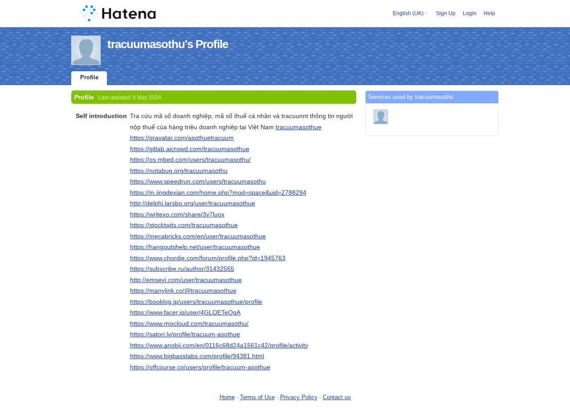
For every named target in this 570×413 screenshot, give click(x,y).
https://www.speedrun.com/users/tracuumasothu (198, 181)
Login (469, 13)
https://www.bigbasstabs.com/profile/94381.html (197, 356)
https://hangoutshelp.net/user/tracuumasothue (195, 246)
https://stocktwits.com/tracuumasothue (184, 225)
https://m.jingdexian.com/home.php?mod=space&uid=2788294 (218, 192)
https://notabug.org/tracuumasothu (179, 170)
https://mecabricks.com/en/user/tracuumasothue (198, 236)
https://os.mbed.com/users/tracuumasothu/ (190, 159)
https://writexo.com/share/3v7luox (177, 214)
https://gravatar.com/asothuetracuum (182, 137)
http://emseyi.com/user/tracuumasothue (186, 279)
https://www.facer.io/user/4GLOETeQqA (185, 312)
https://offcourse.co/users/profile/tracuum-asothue (200, 367)
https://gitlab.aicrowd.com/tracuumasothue (189, 148)
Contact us (337, 397)
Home (227, 397)
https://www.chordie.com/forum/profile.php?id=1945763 (207, 258)
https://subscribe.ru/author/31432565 (182, 268)
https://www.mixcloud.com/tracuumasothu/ (189, 323)
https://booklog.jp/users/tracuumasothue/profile (196, 301)
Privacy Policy (299, 397)
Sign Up (446, 13)
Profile (89, 77)
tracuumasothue (299, 127)
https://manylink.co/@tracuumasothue (183, 290)
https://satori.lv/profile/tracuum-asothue (185, 334)
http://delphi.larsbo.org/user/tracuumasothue (192, 203)
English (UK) (408, 13)
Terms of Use (257, 397)
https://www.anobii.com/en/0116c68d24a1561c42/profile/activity (219, 345)
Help (489, 13)
